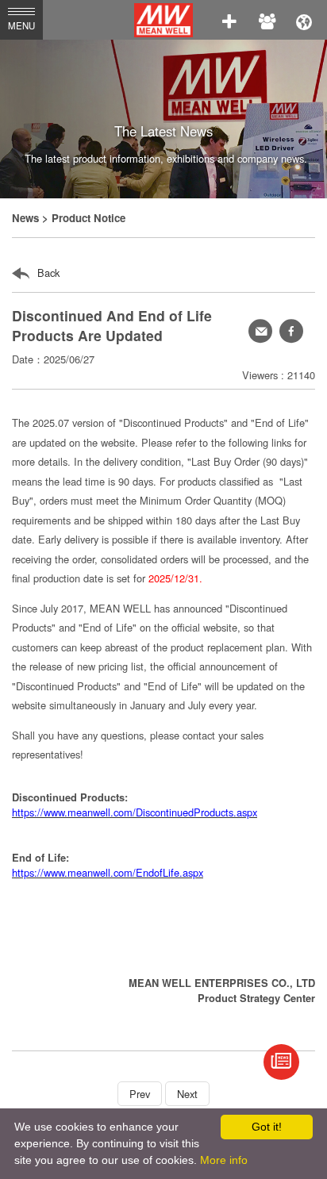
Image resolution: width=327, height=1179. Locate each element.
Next (187, 1093)
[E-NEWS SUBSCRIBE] (281, 1062)
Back (47, 272)
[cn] (304, 20)
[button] (291, 331)
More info (224, 1160)
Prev (139, 1093)
